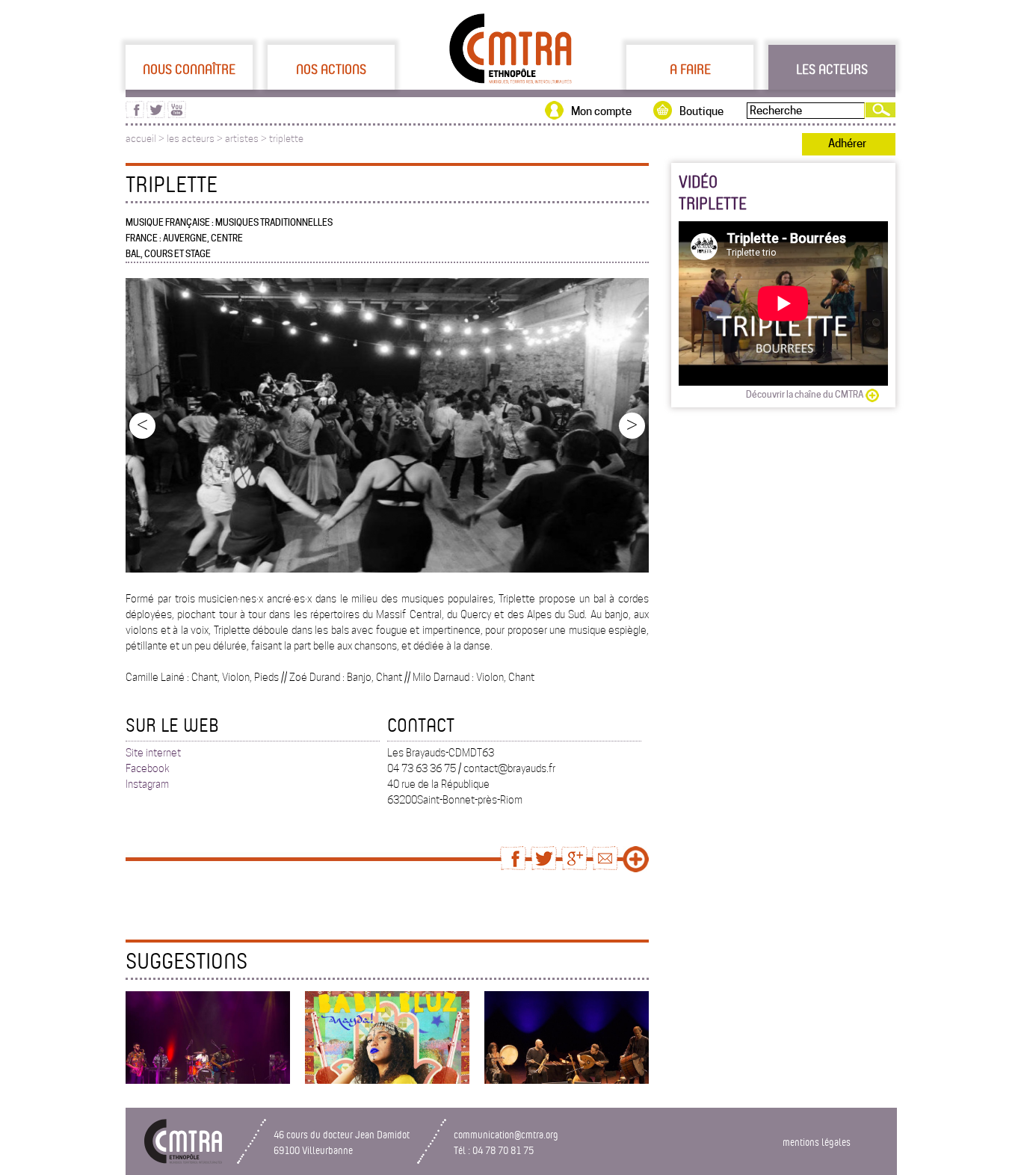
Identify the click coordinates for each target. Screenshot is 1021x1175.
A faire (690, 69)
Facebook (148, 768)
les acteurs (191, 138)
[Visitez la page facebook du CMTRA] (135, 114)
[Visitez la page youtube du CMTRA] (176, 114)
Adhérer (847, 143)
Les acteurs (832, 69)
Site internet (153, 753)
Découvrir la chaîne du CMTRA (804, 394)
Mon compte (601, 111)
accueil (141, 138)
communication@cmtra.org (506, 1134)
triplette (286, 138)
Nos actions (331, 69)
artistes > (247, 138)
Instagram (147, 784)
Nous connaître (189, 69)
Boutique (701, 111)
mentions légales (817, 1142)
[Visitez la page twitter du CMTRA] (155, 114)
